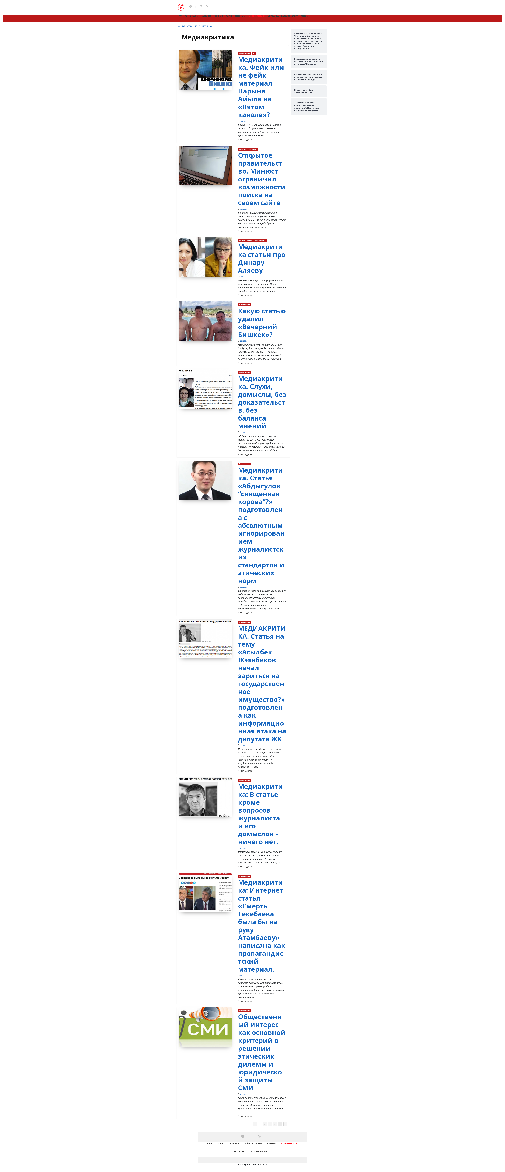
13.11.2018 (243, 587)
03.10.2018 (243, 976)
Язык (303, 16)
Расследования (289, 16)
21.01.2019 (243, 341)
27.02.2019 (243, 277)
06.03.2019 (243, 209)
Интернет (252, 149)
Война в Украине (223, 16)
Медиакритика (257, 16)
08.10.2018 (243, 848)
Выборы (239, 16)
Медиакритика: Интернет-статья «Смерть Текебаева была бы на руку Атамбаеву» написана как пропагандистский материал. (261, 926)
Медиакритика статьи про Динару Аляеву (261, 258)
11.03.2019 (243, 121)
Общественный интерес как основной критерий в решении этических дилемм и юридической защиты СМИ (261, 1052)
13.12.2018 (243, 432)
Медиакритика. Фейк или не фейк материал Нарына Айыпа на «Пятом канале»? (261, 87)
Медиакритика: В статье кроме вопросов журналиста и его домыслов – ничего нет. (260, 814)
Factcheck (206, 16)
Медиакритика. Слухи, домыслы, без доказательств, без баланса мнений (262, 402)
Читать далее (245, 139)
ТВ (254, 53)
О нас (193, 16)
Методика (273, 16)
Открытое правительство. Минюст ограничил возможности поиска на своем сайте (262, 179)
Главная (183, 16)
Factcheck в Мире (245, 240)
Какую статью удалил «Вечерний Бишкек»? (262, 322)
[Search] (207, 6)
